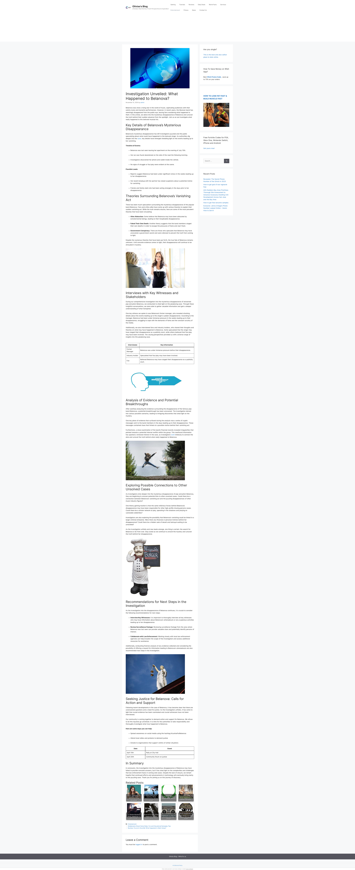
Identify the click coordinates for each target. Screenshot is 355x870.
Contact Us (203, 10)
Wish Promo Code (214, 77)
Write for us (182, 856)
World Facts (213, 4)
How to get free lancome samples (215, 203)
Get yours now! (209, 148)
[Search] (226, 161)
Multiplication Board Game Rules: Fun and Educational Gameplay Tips (149, 826)
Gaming (173, 4)
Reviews (191, 4)
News (194, 10)
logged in (139, 844)
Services (223, 4)
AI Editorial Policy (177, 865)
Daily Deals (201, 4)
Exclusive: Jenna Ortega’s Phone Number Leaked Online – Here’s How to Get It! (215, 208)
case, (140, 138)
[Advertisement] (177, 29)
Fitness (186, 10)
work (173, 435)
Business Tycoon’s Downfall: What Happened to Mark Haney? (147, 828)
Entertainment (175, 10)
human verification (189, 868)
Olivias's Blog (140, 6)
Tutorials (182, 4)
